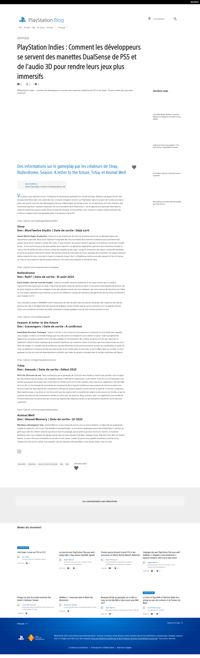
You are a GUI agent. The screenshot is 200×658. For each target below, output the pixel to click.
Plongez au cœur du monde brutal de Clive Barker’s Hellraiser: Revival (34, 598)
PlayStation (46, 20)
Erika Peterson (111, 559)
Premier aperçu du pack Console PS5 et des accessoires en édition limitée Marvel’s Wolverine (120, 553)
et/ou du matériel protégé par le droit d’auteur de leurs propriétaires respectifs (124, 638)
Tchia (67, 464)
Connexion (159, 18)
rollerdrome (32, 464)
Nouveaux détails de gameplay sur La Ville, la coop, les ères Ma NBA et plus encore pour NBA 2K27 (120, 600)
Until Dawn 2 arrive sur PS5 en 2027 (31, 552)
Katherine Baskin (70, 605)
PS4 (33, 27)
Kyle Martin (110, 607)
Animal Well (22, 464)
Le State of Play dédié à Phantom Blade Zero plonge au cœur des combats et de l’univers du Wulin (161, 600)
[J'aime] (27, 563)
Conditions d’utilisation (78, 647)
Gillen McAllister (31, 184)
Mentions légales (124, 647)
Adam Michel (69, 559)
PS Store (41, 27)
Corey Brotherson (29, 605)
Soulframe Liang (154, 607)
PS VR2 (27, 27)
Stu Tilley (25, 557)
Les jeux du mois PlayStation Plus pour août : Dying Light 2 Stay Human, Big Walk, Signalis (77, 553)
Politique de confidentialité (102, 647)
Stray (61, 464)
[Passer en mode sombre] (149, 18)
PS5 (20, 27)
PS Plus (50, 27)
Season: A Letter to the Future (48, 464)
